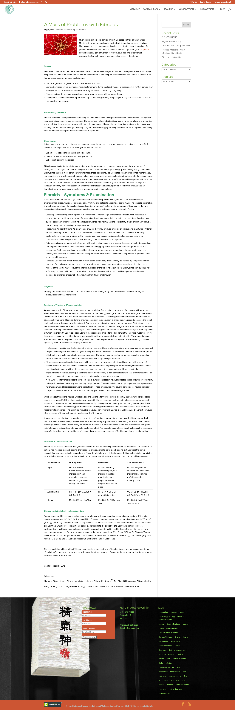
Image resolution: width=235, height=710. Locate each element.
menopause (163, 672)
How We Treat (207, 9)
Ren (185, 676)
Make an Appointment (222, 2)
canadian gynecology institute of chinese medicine (171, 618)
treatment (162, 689)
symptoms (175, 680)
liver (178, 667)
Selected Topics (71, 30)
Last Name (87, 620)
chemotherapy (172, 628)
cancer (161, 624)
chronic (185, 637)
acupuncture (163, 612)
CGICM (161, 628)
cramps (177, 646)
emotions (162, 654)
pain (184, 672)
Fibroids (59, 30)
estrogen (171, 654)
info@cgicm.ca (132, 628)
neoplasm (144, 49)
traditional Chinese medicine (178, 685)
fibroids (161, 659)
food (168, 659)
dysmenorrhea (179, 650)
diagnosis (162, 650)
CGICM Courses (150, 9)
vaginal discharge (175, 689)
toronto (161, 685)
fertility (180, 654)
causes (185, 624)
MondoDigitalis (146, 706)
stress (166, 680)
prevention (173, 676)
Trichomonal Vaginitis (171, 57)
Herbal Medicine (179, 659)
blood (182, 612)
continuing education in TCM (169, 641)
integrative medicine (166, 667)
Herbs (161, 663)
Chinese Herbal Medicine (168, 633)
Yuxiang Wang (164, 693)
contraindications (165, 646)
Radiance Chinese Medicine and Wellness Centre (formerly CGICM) (102, 706)
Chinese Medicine (165, 637)
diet (170, 650)
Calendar (194, 2)
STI (160, 680)
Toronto (82, 30)
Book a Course (205, 2)
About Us (168, 9)
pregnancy (163, 676)
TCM (183, 680)
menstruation (175, 672)
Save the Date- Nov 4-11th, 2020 (176, 46)
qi (181, 676)
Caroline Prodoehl (173, 624)
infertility (169, 663)
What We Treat (186, 9)
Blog (222, 9)
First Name (87, 612)
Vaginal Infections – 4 (171, 41)
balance (174, 612)
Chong (177, 637)
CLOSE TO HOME (169, 37)
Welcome (135, 9)
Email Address (88, 629)
